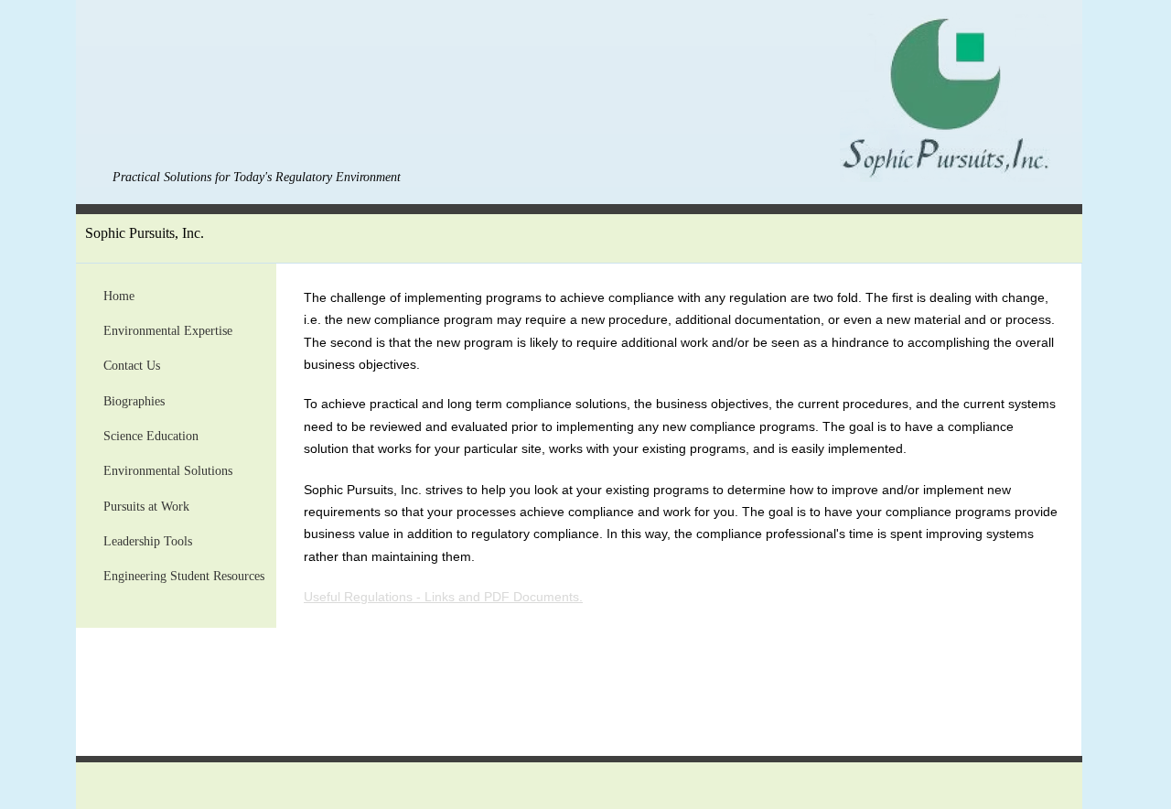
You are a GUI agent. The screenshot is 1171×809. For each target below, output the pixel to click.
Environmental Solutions (167, 471)
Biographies (134, 401)
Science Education (151, 436)
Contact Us (131, 365)
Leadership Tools (147, 541)
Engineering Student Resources (183, 576)
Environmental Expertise (167, 331)
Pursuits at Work (146, 506)
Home (118, 296)
